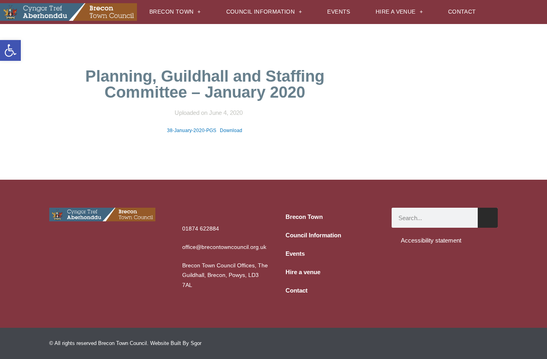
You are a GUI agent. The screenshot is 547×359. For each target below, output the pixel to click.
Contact (462, 12)
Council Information (260, 12)
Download (231, 130)
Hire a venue (396, 12)
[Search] (488, 218)
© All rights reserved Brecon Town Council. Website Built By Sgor (125, 343)
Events (338, 12)
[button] (10, 50)
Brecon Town (171, 12)
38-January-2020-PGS (191, 130)
